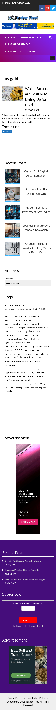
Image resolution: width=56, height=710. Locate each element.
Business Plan (12, 51)
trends (8, 391)
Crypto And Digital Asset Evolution (23, 560)
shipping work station (14, 380)
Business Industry (32, 37)
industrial (10, 357)
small (27, 380)
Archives (9, 278)
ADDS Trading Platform (15, 305)
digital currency (40, 346)
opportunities (12, 372)
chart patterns (11, 328)
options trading (27, 373)
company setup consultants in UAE (34, 328)
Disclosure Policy (30, 698)
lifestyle (9, 361)
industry (22, 357)
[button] (52, 58)
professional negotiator (15, 376)
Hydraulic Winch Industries (37, 354)
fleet (18, 350)
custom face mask (37, 335)
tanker (9, 387)
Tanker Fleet (36, 626)
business (39, 308)
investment (36, 357)
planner (40, 372)
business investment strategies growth (22, 316)
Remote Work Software (37, 376)
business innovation (13, 313)
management (21, 361)
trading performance (25, 388)
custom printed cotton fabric (17, 339)
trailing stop (40, 388)
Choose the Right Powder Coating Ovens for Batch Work (36, 248)
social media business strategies (19, 384)
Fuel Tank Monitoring (14, 354)
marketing (35, 361)
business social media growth (17, 324)
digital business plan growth (17, 346)
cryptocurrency (33, 331)
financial (9, 350)
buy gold (14, 126)
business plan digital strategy (18, 320)
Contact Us (13, 698)
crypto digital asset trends (16, 335)
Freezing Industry (31, 350)
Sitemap (44, 698)
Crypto (31, 51)
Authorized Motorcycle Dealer (18, 309)
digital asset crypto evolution (17, 343)
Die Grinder (36, 339)
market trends (11, 365)
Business (9, 37)
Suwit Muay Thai (42, 384)
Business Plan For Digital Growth (22, 570)
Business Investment (17, 44)
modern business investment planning (22, 369)
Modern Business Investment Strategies (25, 579)
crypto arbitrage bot (13, 331)
